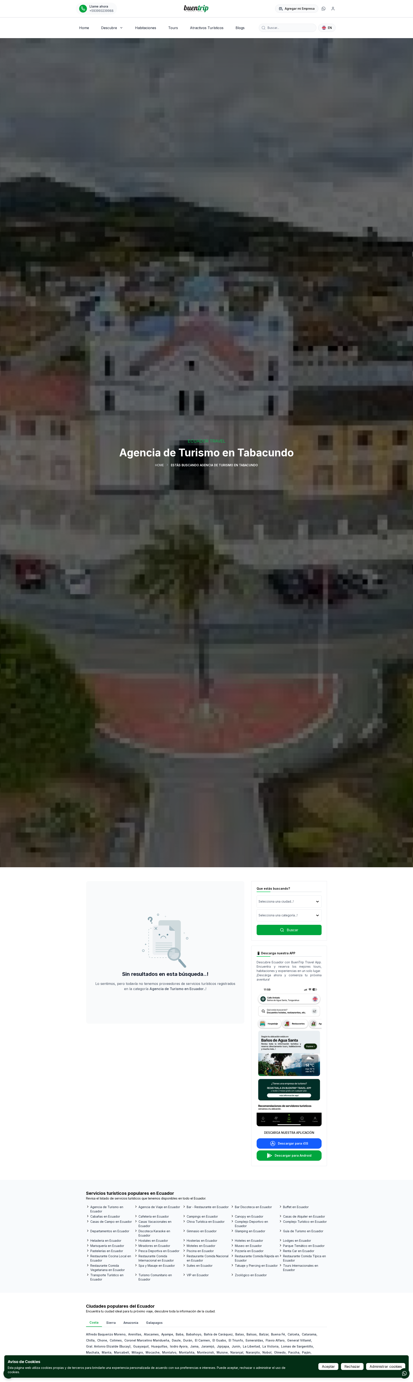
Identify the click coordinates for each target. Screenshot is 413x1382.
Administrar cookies (386, 1366)
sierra (111, 1322)
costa (94, 1322)
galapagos (154, 1322)
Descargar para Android (293, 1155)
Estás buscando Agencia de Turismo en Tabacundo (214, 465)
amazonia (130, 1322)
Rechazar (352, 1366)
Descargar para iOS (293, 1143)
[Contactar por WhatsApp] (404, 1373)
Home (159, 465)
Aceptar (328, 1366)
